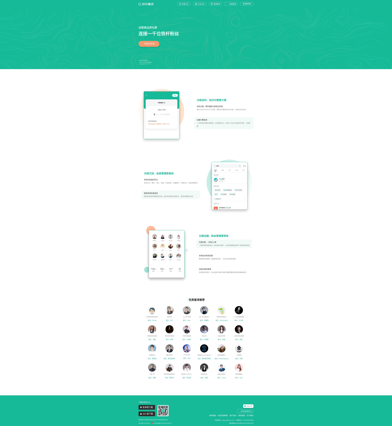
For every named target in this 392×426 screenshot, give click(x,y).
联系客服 (212, 415)
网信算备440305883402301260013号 (241, 423)
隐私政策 (241, 415)
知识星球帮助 (223, 415)
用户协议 (233, 415)
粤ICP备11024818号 (144, 423)
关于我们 (250, 415)
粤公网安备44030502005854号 (162, 423)
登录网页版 (247, 4)
